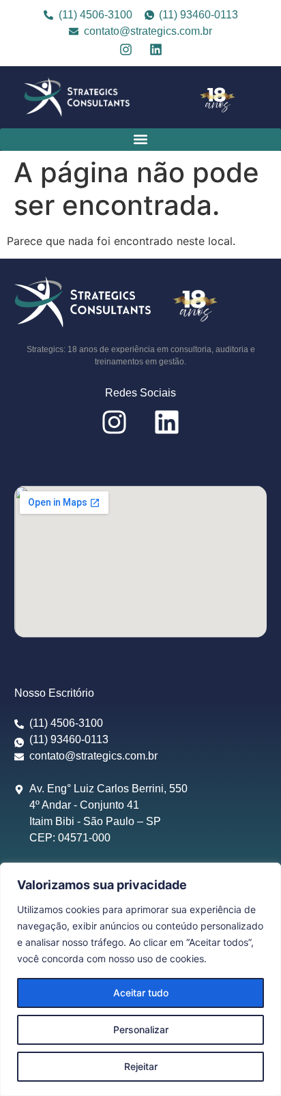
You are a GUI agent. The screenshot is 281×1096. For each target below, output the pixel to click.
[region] (140, 979)
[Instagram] (125, 49)
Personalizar (140, 1029)
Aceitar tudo (140, 992)
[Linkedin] (155, 49)
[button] (140, 139)
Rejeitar (141, 1066)
